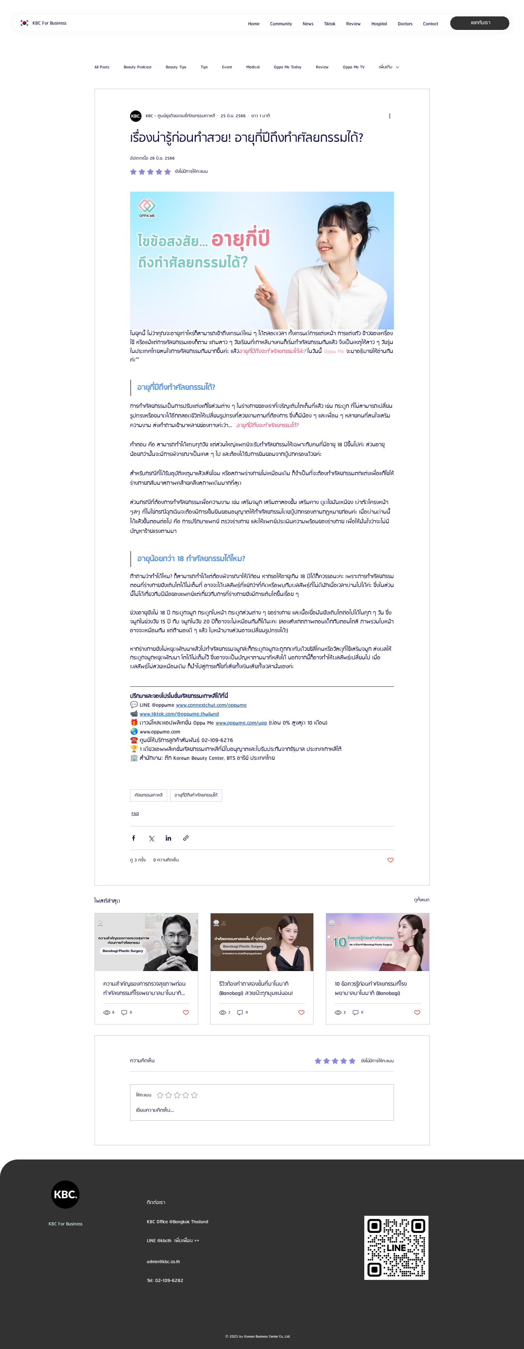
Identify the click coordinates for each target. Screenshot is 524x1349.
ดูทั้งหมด (422, 900)
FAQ (135, 814)
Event (227, 67)
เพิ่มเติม (385, 67)
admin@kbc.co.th (163, 1261)
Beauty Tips (176, 67)
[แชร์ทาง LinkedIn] (168, 838)
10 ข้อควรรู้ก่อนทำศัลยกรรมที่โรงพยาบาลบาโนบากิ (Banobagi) (371, 989)
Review (322, 67)
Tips (204, 67)
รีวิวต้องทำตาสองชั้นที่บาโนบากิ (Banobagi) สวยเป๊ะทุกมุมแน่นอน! (256, 989)
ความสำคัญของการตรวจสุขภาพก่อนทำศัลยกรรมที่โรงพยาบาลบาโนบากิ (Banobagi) (144, 989)
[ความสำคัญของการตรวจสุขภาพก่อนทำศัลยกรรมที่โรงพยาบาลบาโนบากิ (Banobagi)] (146, 942)
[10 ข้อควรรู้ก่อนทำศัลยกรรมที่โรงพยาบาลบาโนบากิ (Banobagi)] (377, 942)
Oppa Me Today (288, 67)
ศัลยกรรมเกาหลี (149, 795)
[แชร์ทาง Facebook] (133, 838)
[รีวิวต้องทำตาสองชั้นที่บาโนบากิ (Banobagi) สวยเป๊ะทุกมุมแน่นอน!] (262, 942)
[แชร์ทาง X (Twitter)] (151, 838)
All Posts (101, 67)
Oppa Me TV (354, 67)
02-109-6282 (169, 1280)
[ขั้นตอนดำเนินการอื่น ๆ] (389, 116)
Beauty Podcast (137, 67)
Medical (253, 67)
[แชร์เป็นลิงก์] (186, 838)
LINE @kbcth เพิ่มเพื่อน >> (173, 1240)
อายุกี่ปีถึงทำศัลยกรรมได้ (196, 795)
